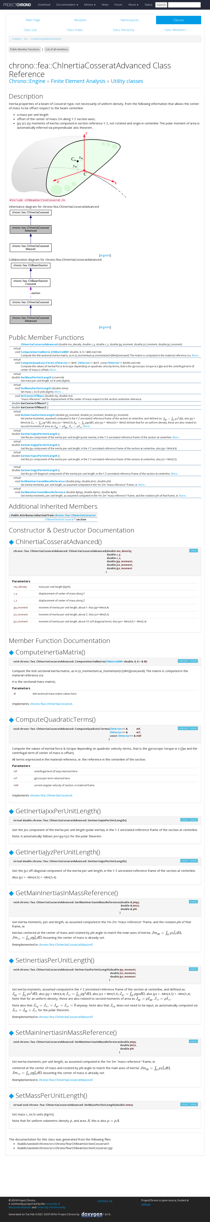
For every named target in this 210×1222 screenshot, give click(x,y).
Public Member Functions (24, 49)
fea (25, 39)
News (105, 4)
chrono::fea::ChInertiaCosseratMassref (65, 944)
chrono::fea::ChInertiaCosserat (75, 515)
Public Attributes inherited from (53, 515)
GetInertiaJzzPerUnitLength (39, 456)
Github (146, 1204)
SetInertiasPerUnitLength (38, 415)
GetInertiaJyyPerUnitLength (39, 445)
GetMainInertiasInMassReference (43, 492)
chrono (16, 39)
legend (105, 255)
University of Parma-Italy (51, 1207)
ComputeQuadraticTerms (37, 363)
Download (44, 4)
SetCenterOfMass (32, 396)
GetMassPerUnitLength (36, 377)
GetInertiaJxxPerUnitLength (39, 434)
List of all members (57, 49)
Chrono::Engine (27, 80)
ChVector (62, 363)
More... (196, 355)
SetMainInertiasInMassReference (43, 481)
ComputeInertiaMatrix (35, 352)
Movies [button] (89, 4)
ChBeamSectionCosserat (59, 519)
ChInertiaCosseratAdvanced (46, 39)
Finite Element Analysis (78, 80)
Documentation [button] (66, 4)
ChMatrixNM (60, 352)
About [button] (132, 4)
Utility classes (127, 80)
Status (148, 4)
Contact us (104, 1201)
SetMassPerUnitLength (36, 388)
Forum (118, 4)
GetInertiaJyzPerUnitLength (39, 470)
